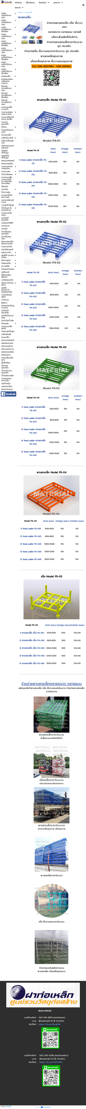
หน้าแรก (20, 12)
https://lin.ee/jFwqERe (49, 1024)
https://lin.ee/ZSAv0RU (50, 1062)
